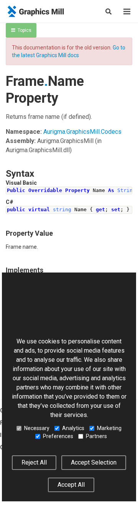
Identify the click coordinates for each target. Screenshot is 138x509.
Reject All (34, 462)
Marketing (109, 428)
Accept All (71, 484)
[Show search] (108, 11)
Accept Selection (94, 462)
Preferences (58, 436)
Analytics (73, 428)
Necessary (36, 428)
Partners (96, 436)
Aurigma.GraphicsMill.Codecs (82, 131)
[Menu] (127, 11)
